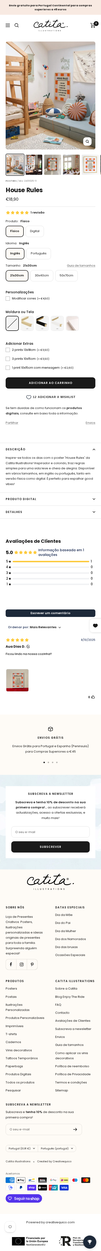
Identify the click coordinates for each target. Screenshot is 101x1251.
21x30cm (17, 275)
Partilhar (12, 423)
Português (39, 253)
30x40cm (42, 275)
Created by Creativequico (54, 1161)
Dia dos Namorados (70, 939)
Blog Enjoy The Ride (70, 997)
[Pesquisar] (17, 25)
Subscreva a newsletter (73, 1029)
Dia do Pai (62, 923)
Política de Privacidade (73, 1074)
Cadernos (13, 1042)
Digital (34, 231)
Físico (14, 231)
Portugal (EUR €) (20, 1148)
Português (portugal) (55, 1148)
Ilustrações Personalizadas (18, 1007)
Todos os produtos (20, 1082)
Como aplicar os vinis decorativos (71, 1055)
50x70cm (66, 275)
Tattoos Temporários (22, 1058)
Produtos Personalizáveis (25, 1018)
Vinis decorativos (19, 1050)
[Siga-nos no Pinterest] (32, 964)
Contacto (62, 1012)
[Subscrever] (75, 1129)
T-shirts (11, 1034)
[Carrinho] (92, 25)
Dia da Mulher (65, 931)
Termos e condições (71, 1082)
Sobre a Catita (66, 988)
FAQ (58, 1004)
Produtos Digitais (18, 1074)
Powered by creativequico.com (50, 1222)
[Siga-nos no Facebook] (11, 964)
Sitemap (61, 1090)
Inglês (15, 253)
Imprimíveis (14, 1026)
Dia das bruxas (66, 947)
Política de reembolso (72, 1066)
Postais (11, 997)
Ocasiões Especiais (70, 955)
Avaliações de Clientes (72, 1020)
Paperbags (14, 1066)
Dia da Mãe (64, 915)
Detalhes (14, 512)
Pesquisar (13, 1090)
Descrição (15, 449)
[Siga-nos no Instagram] (21, 964)
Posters (11, 988)
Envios (90, 423)
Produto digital (21, 499)
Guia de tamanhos (81, 265)
